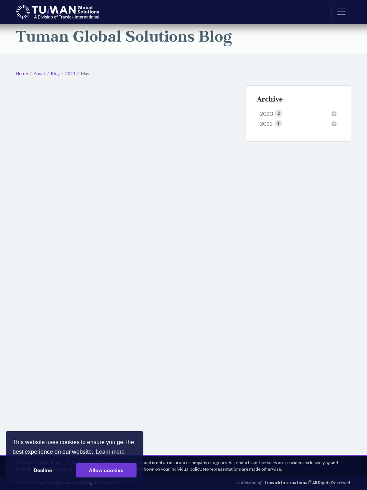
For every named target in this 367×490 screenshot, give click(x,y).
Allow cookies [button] (106, 470)
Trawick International (287, 482)
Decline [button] (43, 470)
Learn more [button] (110, 452)
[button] (334, 113)
